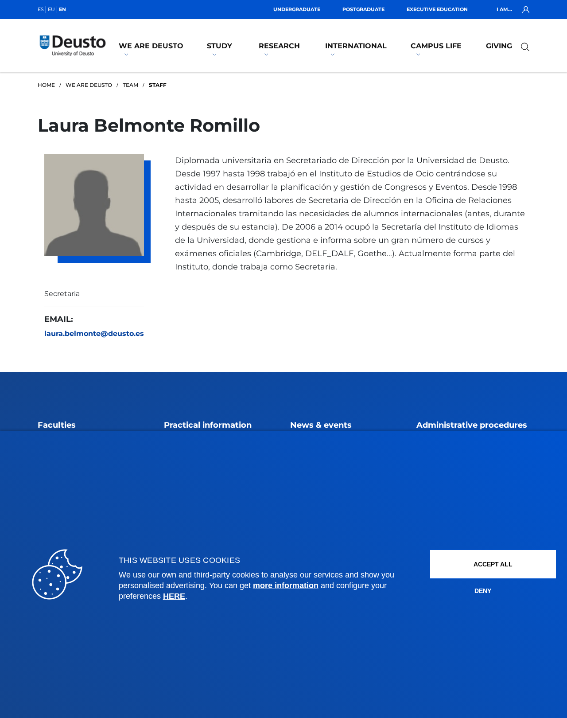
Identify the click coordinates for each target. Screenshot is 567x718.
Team (130, 85)
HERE (174, 596)
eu (51, 9)
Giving (499, 46)
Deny (482, 590)
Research (279, 46)
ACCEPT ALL (493, 564)
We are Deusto (151, 46)
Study (219, 46)
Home (46, 85)
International (356, 46)
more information (285, 585)
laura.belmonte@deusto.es (94, 333)
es (41, 9)
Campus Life (436, 46)
